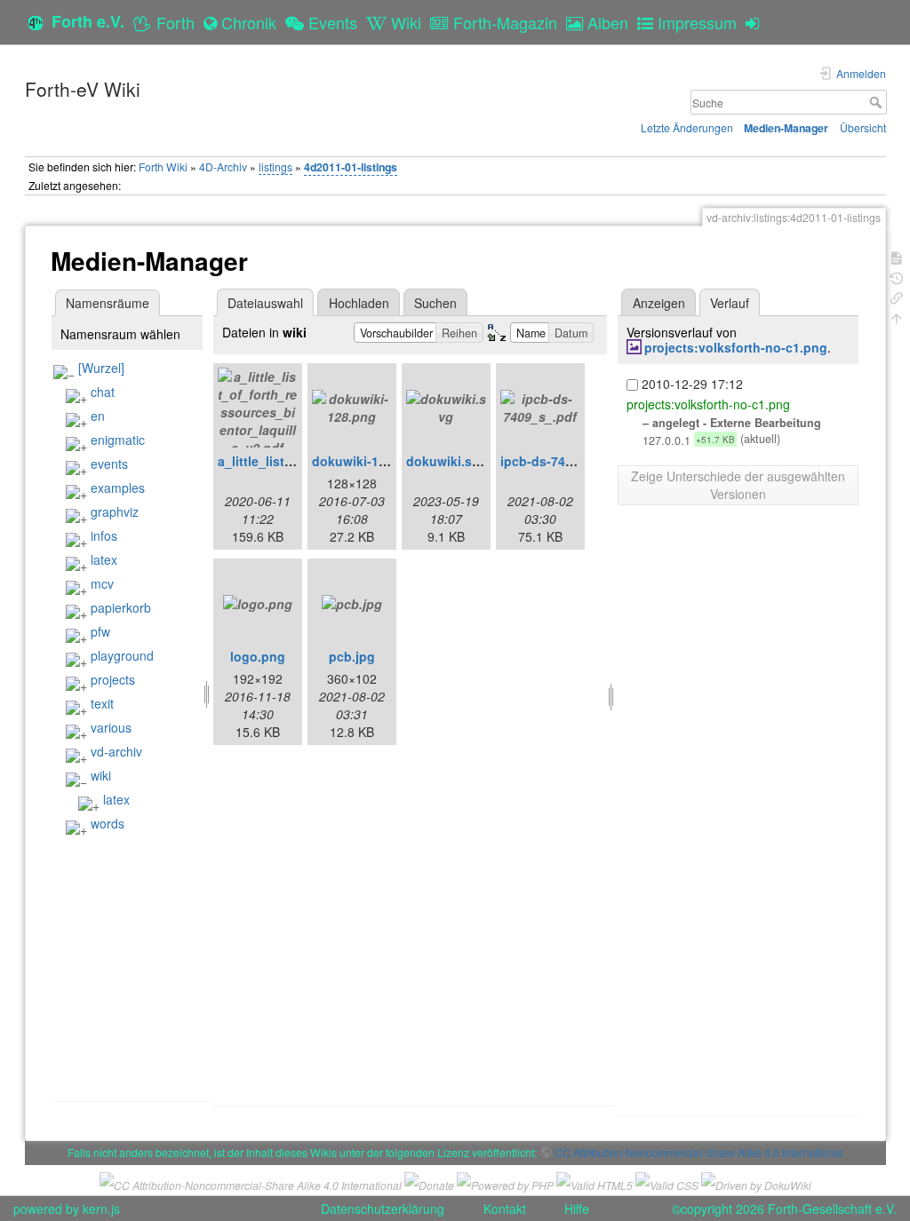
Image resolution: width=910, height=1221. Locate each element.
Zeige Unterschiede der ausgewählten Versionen (738, 485)
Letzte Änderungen (687, 127)
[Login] (756, 22)
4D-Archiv (223, 166)
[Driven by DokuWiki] (756, 1183)
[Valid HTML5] (594, 1183)
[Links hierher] (896, 296)
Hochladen (359, 303)
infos (104, 535)
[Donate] (429, 1183)
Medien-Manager (786, 128)
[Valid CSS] (666, 1183)
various (111, 727)
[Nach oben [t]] (896, 316)
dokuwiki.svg (446, 461)
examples (118, 487)
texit (102, 703)
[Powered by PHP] (505, 1183)
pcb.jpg (352, 656)
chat (103, 391)
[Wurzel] (101, 368)
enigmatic (118, 439)
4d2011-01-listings (350, 167)
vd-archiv (116, 751)
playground (122, 655)
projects (113, 679)
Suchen (435, 303)
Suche (877, 102)
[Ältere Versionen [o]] (896, 276)
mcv (102, 583)
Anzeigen (659, 303)
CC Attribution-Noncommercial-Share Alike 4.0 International (698, 1152)
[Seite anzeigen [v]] (896, 256)
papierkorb (121, 607)
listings (275, 166)
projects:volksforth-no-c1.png (735, 347)
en (98, 415)
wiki (101, 775)
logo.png (257, 656)
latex (104, 559)
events (109, 463)
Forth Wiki (163, 166)
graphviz (115, 511)
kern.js (101, 1208)
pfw (100, 631)
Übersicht (863, 127)
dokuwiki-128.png (366, 461)
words (107, 823)
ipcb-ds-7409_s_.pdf (562, 461)
